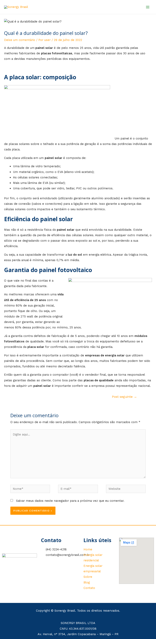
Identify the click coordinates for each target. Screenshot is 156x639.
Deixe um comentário (19, 40)
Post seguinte (124, 397)
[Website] (126, 489)
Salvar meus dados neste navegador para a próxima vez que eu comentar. (70, 501)
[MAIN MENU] (147, 7)
